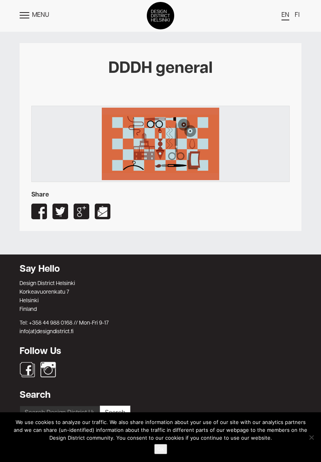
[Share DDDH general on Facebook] (39, 211)
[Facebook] (27, 369)
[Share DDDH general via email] (102, 211)
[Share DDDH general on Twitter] (60, 211)
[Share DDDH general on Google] (81, 211)
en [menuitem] (285, 15)
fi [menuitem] (297, 15)
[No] (311, 437)
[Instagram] (48, 369)
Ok (160, 449)
